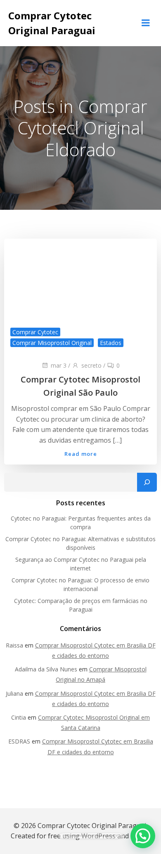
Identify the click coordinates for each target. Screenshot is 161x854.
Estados (110, 343)
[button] (142, 836)
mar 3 (58, 365)
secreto (91, 365)
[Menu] (146, 23)
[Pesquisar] (147, 482)
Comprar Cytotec (35, 332)
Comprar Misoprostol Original (52, 343)
